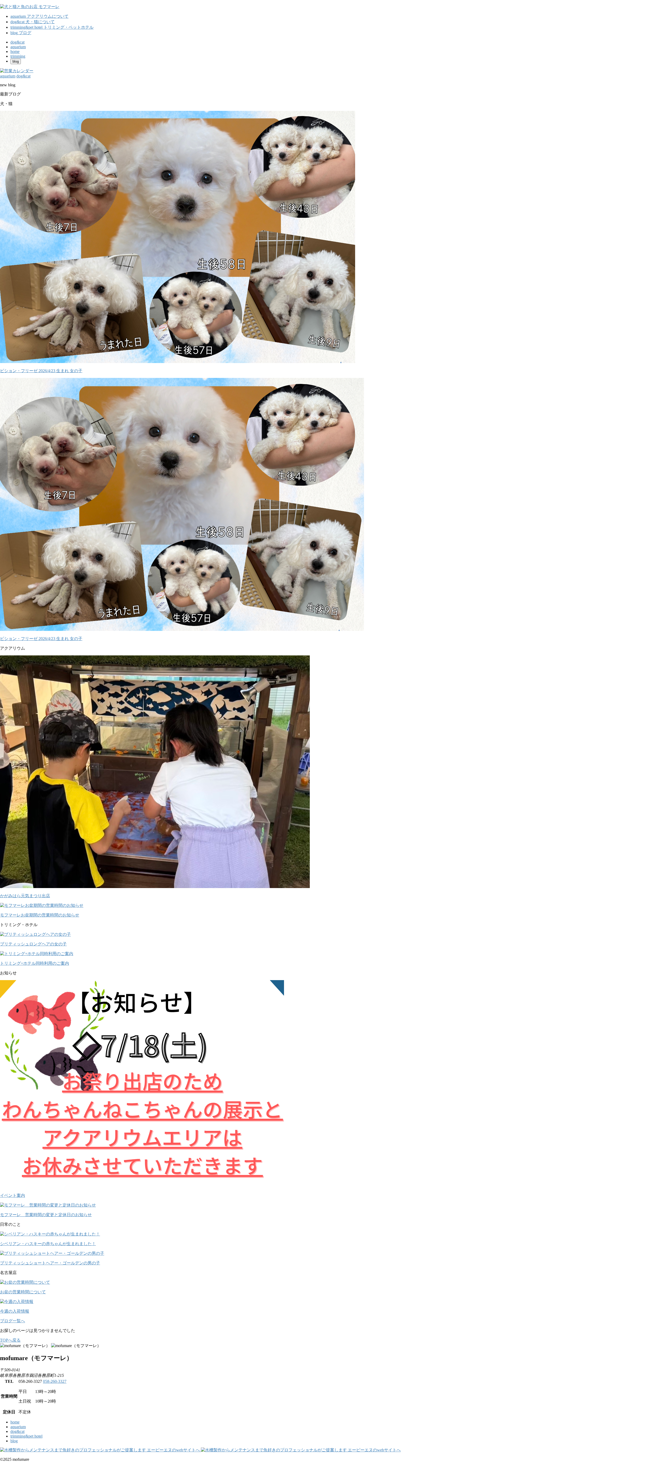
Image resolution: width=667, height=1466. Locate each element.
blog (14, 1441)
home (15, 1422)
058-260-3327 (54, 1381)
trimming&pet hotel (26, 1436)
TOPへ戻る (10, 1340)
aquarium (18, 1427)
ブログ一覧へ (12, 1321)
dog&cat (17, 1431)
